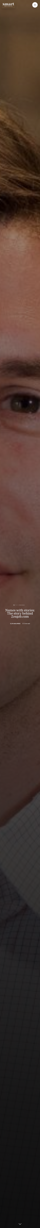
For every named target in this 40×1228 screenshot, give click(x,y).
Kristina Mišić (16, 623)
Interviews (22, 605)
